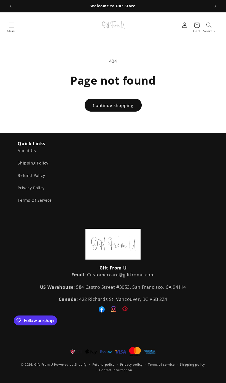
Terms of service (161, 364)
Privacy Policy (31, 187)
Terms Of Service (35, 200)
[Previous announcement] (11, 6)
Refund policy (103, 364)
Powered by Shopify (70, 364)
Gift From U (43, 364)
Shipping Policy (33, 163)
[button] (12, 25)
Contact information (115, 370)
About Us (27, 150)
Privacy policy (131, 364)
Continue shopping (113, 105)
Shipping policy (192, 364)
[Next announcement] (215, 6)
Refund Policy (31, 175)
